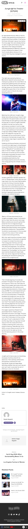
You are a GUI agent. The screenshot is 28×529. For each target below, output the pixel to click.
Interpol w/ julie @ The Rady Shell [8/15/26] (17, 483)
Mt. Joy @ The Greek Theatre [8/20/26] (16, 475)
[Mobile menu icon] (25, 2)
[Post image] (6, 476)
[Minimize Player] (26, 527)
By (20, 429)
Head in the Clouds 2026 (17, 490)
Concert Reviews (6, 20)
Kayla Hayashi (8, 419)
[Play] (23, 527)
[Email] (15, 423)
